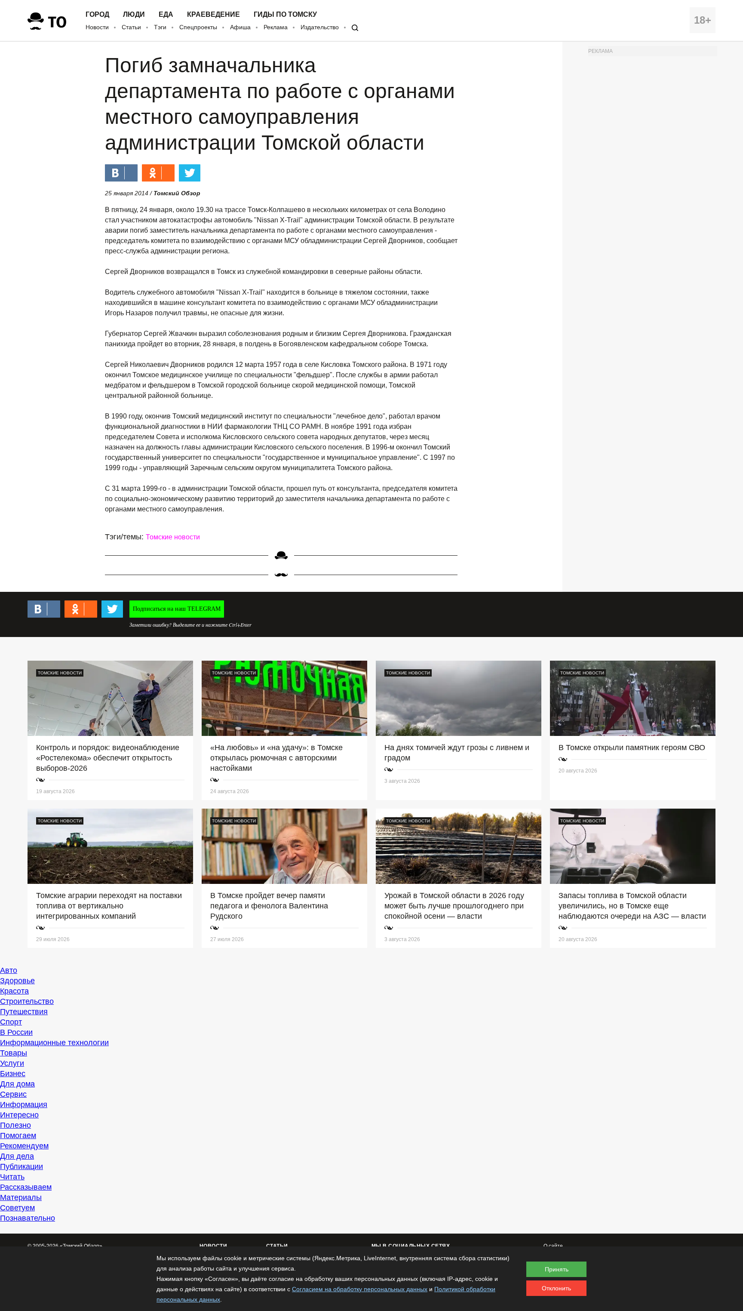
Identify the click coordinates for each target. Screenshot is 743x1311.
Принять (556, 1269)
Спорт (11, 1022)
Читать (12, 1177)
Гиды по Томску (285, 14)
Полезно (15, 1125)
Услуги (12, 1063)
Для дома (17, 1084)
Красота (14, 991)
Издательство (320, 27)
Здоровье (17, 980)
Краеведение (213, 14)
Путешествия (24, 1011)
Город (97, 14)
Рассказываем (26, 1187)
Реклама (276, 27)
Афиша (240, 27)
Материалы (21, 1197)
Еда (166, 14)
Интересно (19, 1115)
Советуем (17, 1207)
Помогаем (18, 1135)
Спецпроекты (198, 27)
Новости (97, 27)
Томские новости (173, 537)
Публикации (21, 1166)
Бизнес (12, 1073)
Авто (8, 970)
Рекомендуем (24, 1146)
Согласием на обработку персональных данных (359, 1289)
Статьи (131, 27)
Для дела (17, 1156)
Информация (23, 1104)
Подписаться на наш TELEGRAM (177, 609)
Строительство (27, 1001)
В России (16, 1032)
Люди (134, 14)
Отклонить (556, 1288)
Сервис (13, 1094)
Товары (13, 1053)
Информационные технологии (54, 1042)
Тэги (160, 27)
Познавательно (27, 1218)
